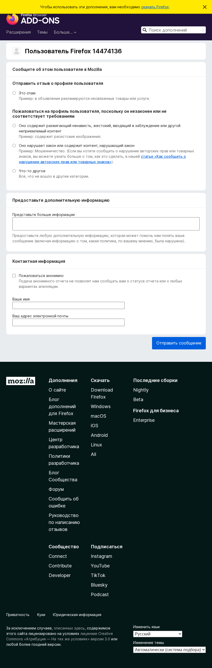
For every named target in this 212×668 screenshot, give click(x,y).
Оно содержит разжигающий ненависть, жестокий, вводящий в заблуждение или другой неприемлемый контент (99, 128)
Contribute (60, 565)
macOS (98, 416)
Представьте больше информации (43, 214)
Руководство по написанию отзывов (64, 522)
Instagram (101, 556)
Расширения (18, 32)
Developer (60, 575)
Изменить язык (146, 627)
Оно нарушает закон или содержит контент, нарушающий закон (76, 145)
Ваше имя (22, 299)
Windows (101, 406)
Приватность (17, 614)
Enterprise (144, 420)
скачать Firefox (155, 7)
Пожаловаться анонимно (41, 275)
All (93, 454)
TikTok (98, 575)
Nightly (141, 390)
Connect (58, 556)
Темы (42, 32)
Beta (138, 399)
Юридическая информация (77, 614)
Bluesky (99, 585)
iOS (94, 425)
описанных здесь (69, 628)
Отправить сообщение (178, 343)
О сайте (57, 390)
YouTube (100, 565)
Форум (56, 489)
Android (99, 435)
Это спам (27, 93)
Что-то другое (32, 171)
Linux (96, 444)
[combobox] (173, 29)
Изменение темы (148, 642)
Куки (41, 614)
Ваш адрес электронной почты (41, 316)
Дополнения (63, 380)
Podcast (100, 594)
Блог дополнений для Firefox (62, 406)
